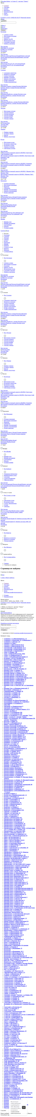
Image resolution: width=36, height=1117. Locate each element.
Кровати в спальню (9, 74)
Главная (6, 5)
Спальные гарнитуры (10, 73)
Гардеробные (8, 225)
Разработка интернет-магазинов (10, 623)
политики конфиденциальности (23, 633)
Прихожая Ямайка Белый (8, 206)
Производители (8, 11)
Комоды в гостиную (10, 538)
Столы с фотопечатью (10, 503)
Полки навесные (9, 192)
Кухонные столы (9, 502)
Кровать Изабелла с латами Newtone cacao (13, 95)
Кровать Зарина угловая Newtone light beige (13, 87)
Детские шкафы (8, 115)
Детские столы (8, 117)
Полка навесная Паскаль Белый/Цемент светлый (15, 57)
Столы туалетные (9, 76)
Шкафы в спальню (9, 77)
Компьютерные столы (10, 475)
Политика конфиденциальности (13, 592)
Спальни (3, 70)
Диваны (3, 129)
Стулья (6, 505)
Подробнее (4, 51)
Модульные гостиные (10, 36)
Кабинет (6, 245)
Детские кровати (9, 112)
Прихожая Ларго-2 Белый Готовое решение (13, 198)
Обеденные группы (9, 148)
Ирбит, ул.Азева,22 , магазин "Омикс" (17, 1)
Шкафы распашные (9, 223)
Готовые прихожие (9, 183)
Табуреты (6, 506)
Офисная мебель (8, 480)
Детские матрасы (9, 114)
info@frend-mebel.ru (6, 612)
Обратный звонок (25, 602)
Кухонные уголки (9, 145)
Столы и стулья (8, 247)
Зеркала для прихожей (10, 191)
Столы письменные (9, 478)
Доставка (6, 7)
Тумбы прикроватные (10, 82)
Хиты (5, 13)
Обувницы (7, 188)
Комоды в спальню (9, 539)
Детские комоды (8, 541)
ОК (24, 1107)
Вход (6, 28)
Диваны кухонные (9, 147)
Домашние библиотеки (10, 474)
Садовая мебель (8, 251)
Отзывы (6, 595)
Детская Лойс (4, 124)
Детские (3, 108)
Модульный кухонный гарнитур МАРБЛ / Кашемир (15, 165)
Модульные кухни (9, 142)
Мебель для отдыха (9, 136)
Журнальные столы (9, 40)
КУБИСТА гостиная (6, 49)
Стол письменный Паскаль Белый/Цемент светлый (15, 485)
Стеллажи (7, 477)
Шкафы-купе (7, 222)
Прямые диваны (8, 132)
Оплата (6, 8)
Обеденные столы (9, 500)
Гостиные (3, 31)
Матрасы (6, 250)
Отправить (4, 630)
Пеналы (6, 226)
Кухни (2, 139)
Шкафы (3, 219)
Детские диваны (8, 118)
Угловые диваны (9, 133)
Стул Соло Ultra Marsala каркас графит (12, 512)
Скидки (3, 230)
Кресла (6, 135)
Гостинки (6, 37)
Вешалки (6, 186)
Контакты (7, 10)
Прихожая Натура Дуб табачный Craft (11, 214)
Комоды (6, 248)
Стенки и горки (8, 34)
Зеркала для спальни (10, 79)
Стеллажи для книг (9, 42)
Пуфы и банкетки (9, 80)
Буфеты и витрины (9, 43)
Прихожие (4, 180)
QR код (6, 14)
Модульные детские (9, 111)
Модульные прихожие (10, 185)
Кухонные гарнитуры (10, 144)
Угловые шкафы (8, 228)
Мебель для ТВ (8, 39)
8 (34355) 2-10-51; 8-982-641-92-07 (10, 17)
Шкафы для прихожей (10, 189)
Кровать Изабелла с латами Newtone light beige (14, 103)
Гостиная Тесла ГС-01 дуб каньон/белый (12, 65)
